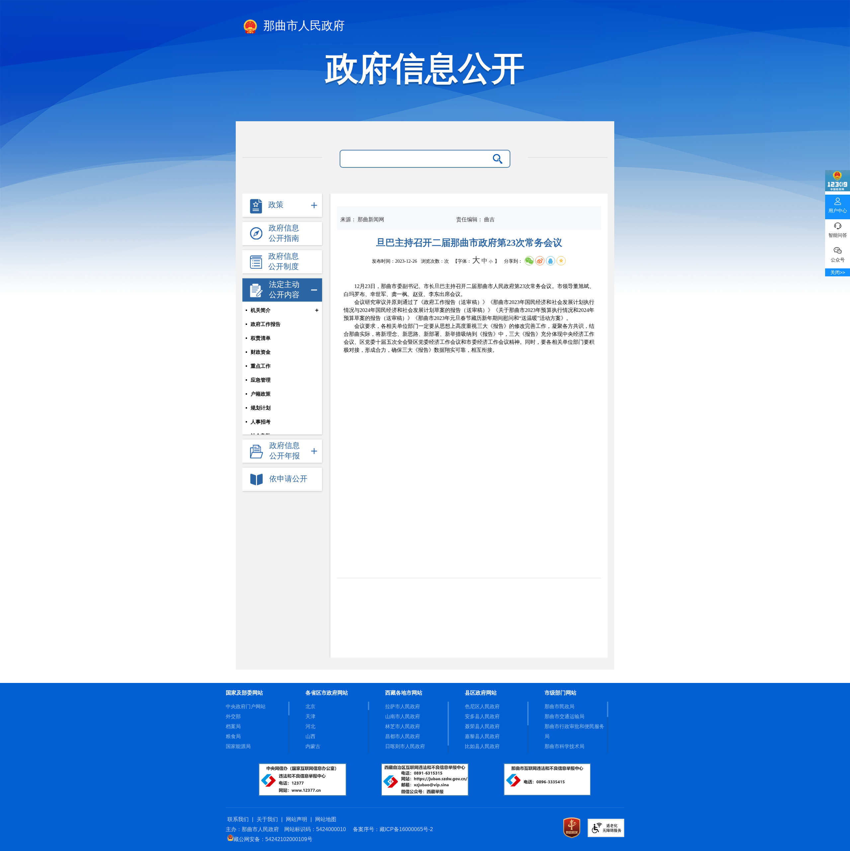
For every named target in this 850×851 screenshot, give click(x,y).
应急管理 (261, 380)
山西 (310, 736)
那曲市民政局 (559, 706)
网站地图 (325, 819)
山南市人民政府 (402, 716)
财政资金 (261, 352)
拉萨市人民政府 (402, 706)
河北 (310, 726)
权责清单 (261, 338)
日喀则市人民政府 (405, 746)
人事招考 (261, 422)
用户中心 (837, 210)
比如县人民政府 (482, 746)
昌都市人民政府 (402, 736)
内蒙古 (312, 746)
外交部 (233, 716)
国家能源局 (238, 746)
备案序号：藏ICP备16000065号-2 (393, 829)
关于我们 (267, 819)
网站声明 (296, 819)
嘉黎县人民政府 (482, 736)
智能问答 (837, 235)
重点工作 (261, 366)
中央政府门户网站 (246, 706)
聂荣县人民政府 (482, 726)
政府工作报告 (266, 324)
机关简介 (261, 310)
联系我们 (238, 819)
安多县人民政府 (482, 716)
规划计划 (261, 408)
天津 (310, 716)
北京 (310, 706)
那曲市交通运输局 (564, 716)
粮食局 (233, 736)
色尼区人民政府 (482, 706)
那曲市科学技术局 (564, 746)
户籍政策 (261, 394)
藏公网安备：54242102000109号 (272, 839)
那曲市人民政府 (302, 25)
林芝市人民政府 (402, 726)
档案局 (233, 726)
